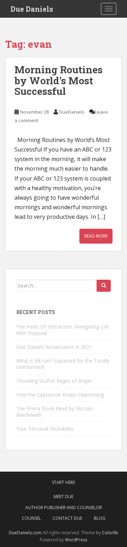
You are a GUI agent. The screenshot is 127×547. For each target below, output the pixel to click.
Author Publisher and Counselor (63, 508)
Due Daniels (32, 8)
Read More (96, 236)
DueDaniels (71, 112)
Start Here (63, 482)
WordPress (76, 540)
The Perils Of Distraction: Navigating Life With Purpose (62, 329)
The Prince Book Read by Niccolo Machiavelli (54, 411)
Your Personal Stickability (44, 428)
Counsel (31, 518)
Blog (99, 518)
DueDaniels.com (25, 533)
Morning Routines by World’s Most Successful (58, 80)
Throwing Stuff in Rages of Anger (54, 380)
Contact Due (67, 518)
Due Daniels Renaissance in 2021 (54, 346)
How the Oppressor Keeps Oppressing (60, 394)
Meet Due (63, 497)
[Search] (104, 286)
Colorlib (110, 533)
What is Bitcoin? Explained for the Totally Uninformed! (62, 363)
